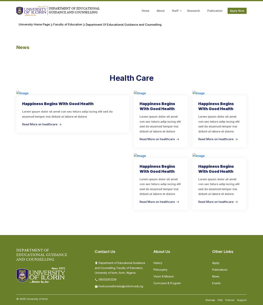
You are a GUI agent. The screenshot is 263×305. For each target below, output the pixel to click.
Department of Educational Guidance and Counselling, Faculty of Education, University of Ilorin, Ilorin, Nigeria (120, 268)
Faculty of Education (67, 24)
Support (242, 300)
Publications (219, 269)
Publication (215, 10)
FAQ (220, 300)
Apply (215, 263)
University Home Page (34, 24)
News (215, 276)
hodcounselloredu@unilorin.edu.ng (120, 286)
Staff (175, 10)
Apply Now (237, 10)
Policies (230, 300)
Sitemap (210, 300)
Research (193, 10)
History (157, 263)
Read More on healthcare (39, 124)
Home (145, 10)
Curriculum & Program (167, 283)
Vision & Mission (163, 276)
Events (216, 283)
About (161, 10)
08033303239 (107, 279)
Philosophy (160, 269)
